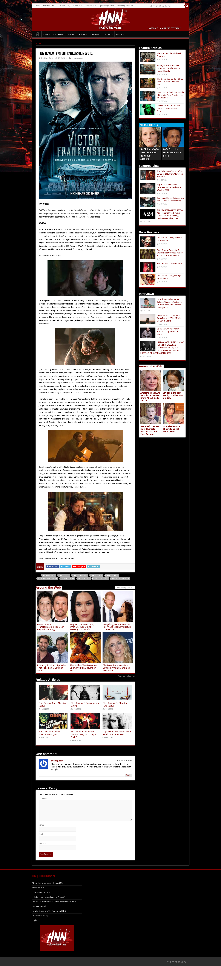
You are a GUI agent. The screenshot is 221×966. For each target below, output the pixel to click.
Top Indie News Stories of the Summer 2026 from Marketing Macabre (170, 174)
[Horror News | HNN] (110, 19)
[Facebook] (154, 6)
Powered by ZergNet (126, 676)
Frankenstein (96, 575)
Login (34, 920)
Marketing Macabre (125, 6)
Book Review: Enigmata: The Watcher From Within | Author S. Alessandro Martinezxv (170, 253)
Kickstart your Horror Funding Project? (48, 897)
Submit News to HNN (41, 892)
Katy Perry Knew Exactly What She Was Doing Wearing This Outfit (82, 627)
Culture (119, 34)
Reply (128, 775)
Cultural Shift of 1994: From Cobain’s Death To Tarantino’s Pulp (170, 108)
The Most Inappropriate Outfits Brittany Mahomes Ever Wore (116, 668)
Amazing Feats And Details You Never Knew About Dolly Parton (150, 397)
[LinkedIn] (163, 6)
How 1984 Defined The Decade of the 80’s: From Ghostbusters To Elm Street (170, 95)
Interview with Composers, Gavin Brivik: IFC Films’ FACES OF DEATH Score (169, 318)
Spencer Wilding (101, 579)
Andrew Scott (49, 575)
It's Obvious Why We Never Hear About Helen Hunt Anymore (149, 154)
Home (38, 43)
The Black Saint (47, 58)
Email (41, 834)
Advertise (77, 6)
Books (71, 34)
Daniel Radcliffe (80, 575)
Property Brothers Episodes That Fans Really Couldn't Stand (51, 668)
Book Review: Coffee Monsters (170, 263)
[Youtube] (166, 6)
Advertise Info (38, 888)
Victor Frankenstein (120, 579)
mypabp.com (57, 761)
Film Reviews (58, 34)
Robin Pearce (84, 579)
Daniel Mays (64, 575)
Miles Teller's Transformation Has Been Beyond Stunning (50, 627)
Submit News (90, 6)
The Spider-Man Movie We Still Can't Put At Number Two (83, 668)
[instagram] (169, 6)
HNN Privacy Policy (40, 916)
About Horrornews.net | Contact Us (47, 883)
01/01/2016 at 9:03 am (123, 761)
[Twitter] (156, 6)
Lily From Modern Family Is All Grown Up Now (173, 395)
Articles (82, 34)
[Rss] (151, 6)
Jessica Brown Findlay (47, 579)
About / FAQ (65, 6)
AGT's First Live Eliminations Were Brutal (172, 152)
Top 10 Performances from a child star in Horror (117, 733)
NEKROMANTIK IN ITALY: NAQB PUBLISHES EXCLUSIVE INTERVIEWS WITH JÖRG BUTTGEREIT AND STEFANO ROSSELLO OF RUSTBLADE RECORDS (162, 347)
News (45, 34)
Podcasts (107, 34)
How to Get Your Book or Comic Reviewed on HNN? (54, 902)
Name (41, 825)
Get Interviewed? (39, 906)
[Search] (187, 5)
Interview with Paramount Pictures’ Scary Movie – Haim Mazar (169, 331)
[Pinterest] (160, 6)
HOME (37, 34)
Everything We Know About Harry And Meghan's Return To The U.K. (117, 627)
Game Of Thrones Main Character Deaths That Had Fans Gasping (149, 430)
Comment (43, 798)
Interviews (94, 34)
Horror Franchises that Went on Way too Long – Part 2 (83, 734)
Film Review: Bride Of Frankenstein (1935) (50, 733)
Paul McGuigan (67, 579)
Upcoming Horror (106, 6)
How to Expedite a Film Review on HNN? (49, 911)
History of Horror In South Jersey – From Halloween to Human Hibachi (168, 68)
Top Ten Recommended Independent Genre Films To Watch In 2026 (169, 187)
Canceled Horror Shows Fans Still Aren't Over (171, 429)
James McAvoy (112, 575)
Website (42, 843)
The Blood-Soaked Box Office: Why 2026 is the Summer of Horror (170, 81)
